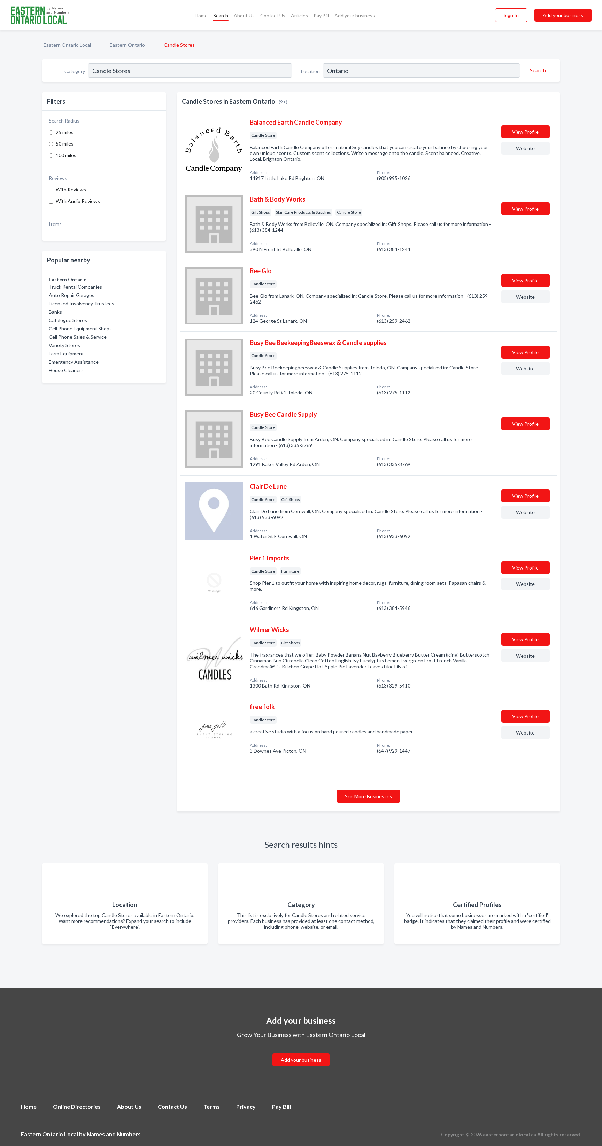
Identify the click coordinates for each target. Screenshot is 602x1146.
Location (310, 71)
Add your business (354, 15)
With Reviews (71, 190)
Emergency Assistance (74, 362)
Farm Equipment (66, 353)
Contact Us (272, 15)
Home (201, 15)
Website (525, 148)
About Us (244, 15)
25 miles (65, 132)
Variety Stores (64, 345)
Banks (55, 312)
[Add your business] (301, 1051)
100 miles (66, 155)
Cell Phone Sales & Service (78, 337)
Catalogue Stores (68, 320)
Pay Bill (321, 15)
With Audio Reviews (78, 201)
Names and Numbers (114, 1134)
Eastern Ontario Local (67, 45)
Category (74, 71)
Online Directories (77, 1106)
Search (220, 15)
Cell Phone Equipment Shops (80, 328)
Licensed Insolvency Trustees (81, 303)
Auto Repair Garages (71, 295)
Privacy (246, 1106)
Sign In (511, 15)
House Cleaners (66, 370)
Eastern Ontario (127, 45)
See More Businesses (368, 796)
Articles (299, 15)
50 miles (65, 144)
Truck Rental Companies (75, 287)
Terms (211, 1106)
